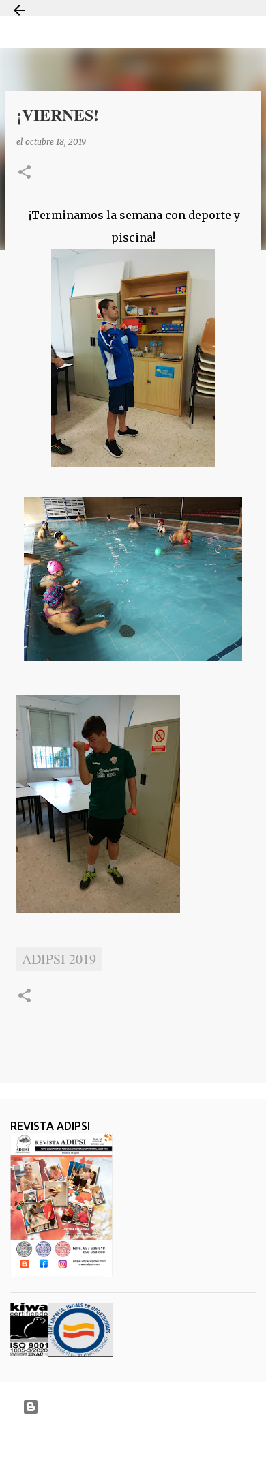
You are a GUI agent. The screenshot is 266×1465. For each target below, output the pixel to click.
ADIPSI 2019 (59, 959)
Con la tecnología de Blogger (141, 1407)
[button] (24, 173)
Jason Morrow (181, 1440)
